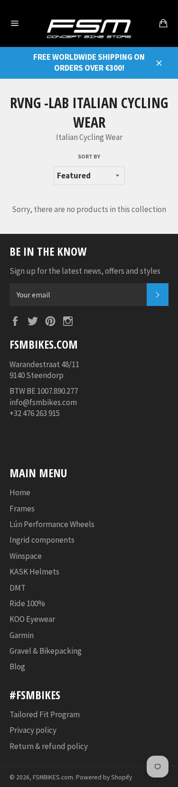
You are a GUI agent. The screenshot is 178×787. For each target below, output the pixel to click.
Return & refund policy (48, 746)
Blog (17, 666)
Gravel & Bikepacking (45, 651)
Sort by (89, 156)
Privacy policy (32, 730)
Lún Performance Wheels (51, 524)
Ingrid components (42, 540)
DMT (17, 588)
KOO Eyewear (32, 619)
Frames (22, 508)
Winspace (25, 556)
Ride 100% (27, 603)
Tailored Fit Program (44, 714)
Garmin (21, 635)
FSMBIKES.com (53, 777)
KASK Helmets (34, 571)
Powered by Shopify (104, 777)
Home (19, 492)
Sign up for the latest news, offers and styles (84, 271)
